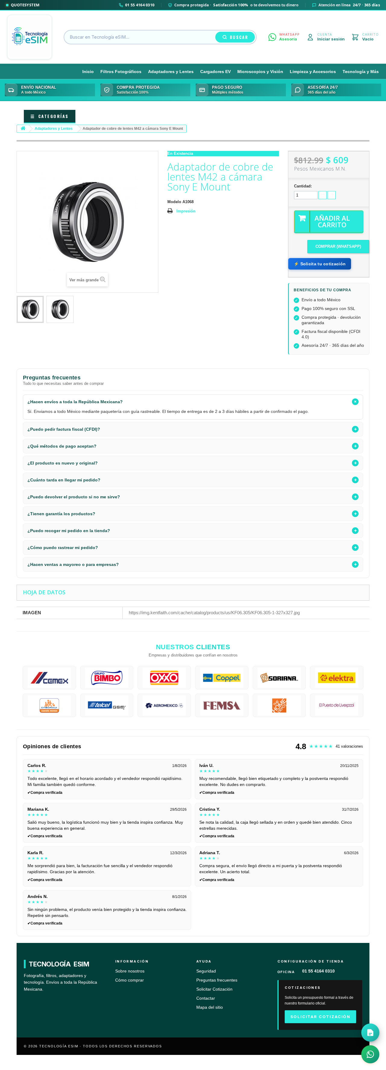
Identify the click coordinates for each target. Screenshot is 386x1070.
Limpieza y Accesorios (313, 71)
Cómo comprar (129, 980)
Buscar (239, 37)
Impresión (185, 211)
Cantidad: (303, 186)
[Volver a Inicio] (23, 129)
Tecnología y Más (361, 71)
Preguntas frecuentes (216, 980)
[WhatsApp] (370, 1054)
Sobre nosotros (129, 971)
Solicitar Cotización (214, 989)
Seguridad (206, 971)
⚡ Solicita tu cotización (320, 263)
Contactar (205, 998)
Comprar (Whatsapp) (338, 246)
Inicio (88, 71)
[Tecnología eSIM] (29, 37)
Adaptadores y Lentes (171, 71)
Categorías (49, 116)
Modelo (174, 202)
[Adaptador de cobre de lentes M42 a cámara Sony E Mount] (30, 309)
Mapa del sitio (209, 1007)
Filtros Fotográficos (120, 71)
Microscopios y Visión (260, 71)
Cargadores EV (215, 71)
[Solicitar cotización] (370, 1033)
